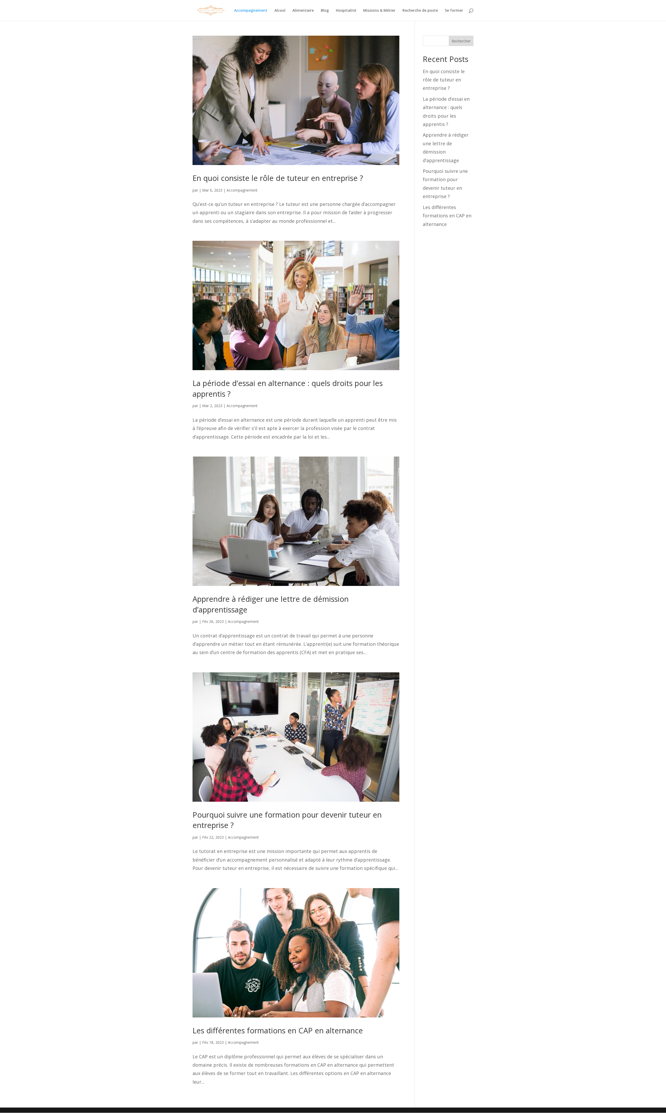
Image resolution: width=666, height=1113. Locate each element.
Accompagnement (250, 11)
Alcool (279, 11)
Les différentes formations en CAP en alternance (278, 1030)
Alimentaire (303, 11)
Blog (325, 11)
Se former (454, 11)
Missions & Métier (379, 11)
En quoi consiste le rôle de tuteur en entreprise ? (278, 178)
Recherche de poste (420, 11)
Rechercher (461, 41)
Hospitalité (346, 11)
